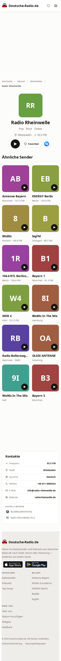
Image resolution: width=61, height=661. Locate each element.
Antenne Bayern (14, 196)
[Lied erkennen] (46, 144)
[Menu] (56, 6)
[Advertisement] (30, 46)
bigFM (36, 236)
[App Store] (13, 564)
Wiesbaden (36, 81)
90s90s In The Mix (14, 396)
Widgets (6, 621)
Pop (21, 129)
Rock (29, 129)
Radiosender (9, 577)
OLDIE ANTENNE (44, 356)
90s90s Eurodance (42, 583)
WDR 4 (7, 316)
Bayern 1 (38, 276)
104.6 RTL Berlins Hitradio (15, 276)
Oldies (38, 129)
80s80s (7, 236)
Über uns (7, 611)
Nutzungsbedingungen (35, 643)
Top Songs (7, 588)
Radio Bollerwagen (15, 356)
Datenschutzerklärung (12, 643)
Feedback (7, 627)
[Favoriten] (48, 5)
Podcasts (7, 583)
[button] (15, 178)
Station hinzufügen (12, 616)
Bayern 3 (38, 396)
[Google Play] (36, 564)
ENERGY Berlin (42, 196)
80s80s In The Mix (44, 316)
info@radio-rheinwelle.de (41, 490)
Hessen (21, 81)
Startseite (7, 81)
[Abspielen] (15, 143)
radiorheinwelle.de (45, 497)
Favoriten (33, 143)
